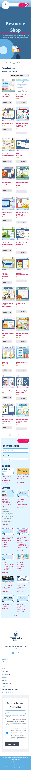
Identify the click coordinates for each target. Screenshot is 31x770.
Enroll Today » (5, 524)
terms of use (17, 739)
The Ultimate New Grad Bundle (7, 587)
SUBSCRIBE (12, 744)
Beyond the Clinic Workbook (6, 478)
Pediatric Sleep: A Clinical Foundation (22, 502)
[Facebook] (13, 652)
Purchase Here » (6, 484)
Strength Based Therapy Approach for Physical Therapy (8, 566)
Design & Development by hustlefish (15, 767)
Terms (15, 764)
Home (3, 63)
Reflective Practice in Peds (21, 587)
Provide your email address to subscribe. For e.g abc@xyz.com (15, 716)
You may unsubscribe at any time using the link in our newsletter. (15, 724)
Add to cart (7, 103)
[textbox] (15, 460)
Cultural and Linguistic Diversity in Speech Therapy (7, 540)
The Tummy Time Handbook (23, 478)
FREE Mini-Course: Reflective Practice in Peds (6, 502)
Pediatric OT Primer (7, 605)
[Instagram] (18, 652)
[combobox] (15, 459)
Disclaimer (15, 762)
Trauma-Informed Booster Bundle (20, 565)
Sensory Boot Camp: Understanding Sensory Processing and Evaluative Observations (23, 542)
